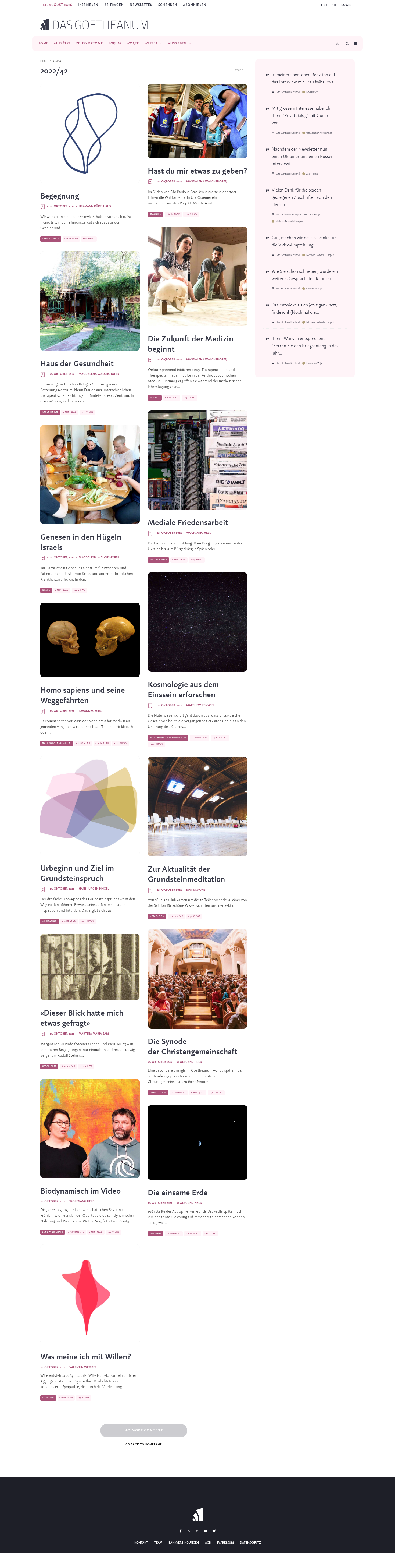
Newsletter (141, 5)
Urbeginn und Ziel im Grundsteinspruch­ (77, 873)
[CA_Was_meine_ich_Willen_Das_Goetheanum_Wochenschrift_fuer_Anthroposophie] (90, 1294)
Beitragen (114, 5)
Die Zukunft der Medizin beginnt (191, 344)
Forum (115, 43)
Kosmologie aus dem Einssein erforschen (183, 690)
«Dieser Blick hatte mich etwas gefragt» (81, 1018)
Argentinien (50, 412)
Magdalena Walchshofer (99, 374)
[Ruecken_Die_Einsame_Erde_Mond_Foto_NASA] (197, 1142)
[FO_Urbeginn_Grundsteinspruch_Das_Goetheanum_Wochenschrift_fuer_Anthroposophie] (90, 805)
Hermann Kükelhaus (95, 206)
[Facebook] (180, 1531)
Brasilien (155, 214)
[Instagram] (197, 1531)
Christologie (158, 1093)
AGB (208, 1542)
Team (158, 1542)
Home (43, 43)
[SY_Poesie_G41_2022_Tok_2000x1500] (90, 133)
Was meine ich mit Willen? (85, 1357)
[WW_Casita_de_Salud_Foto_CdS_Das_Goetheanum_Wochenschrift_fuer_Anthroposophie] (90, 301)
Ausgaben (177, 43)
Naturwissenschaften (56, 743)
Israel (46, 590)
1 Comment (83, 743)
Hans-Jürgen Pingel (94, 888)
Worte (133, 43)
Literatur (48, 1398)
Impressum (225, 1542)
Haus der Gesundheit (77, 364)
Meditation (49, 921)
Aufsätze (62, 43)
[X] (188, 1531)
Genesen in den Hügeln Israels (80, 542)
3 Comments (199, 738)
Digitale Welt (158, 560)
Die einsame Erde (178, 1193)
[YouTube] (205, 1531)
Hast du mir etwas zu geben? (197, 171)
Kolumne (155, 1234)
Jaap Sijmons (195, 890)
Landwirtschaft (52, 1232)
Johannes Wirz (90, 711)
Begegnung (59, 196)
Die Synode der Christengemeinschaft (192, 1047)
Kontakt (141, 1542)
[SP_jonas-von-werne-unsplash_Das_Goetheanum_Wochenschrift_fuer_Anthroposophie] (197, 622)
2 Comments (76, 1232)
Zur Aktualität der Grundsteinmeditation (186, 874)
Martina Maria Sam (94, 1033)
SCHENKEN (167, 5)
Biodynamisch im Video (80, 1191)
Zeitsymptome (89, 43)
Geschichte (49, 1066)
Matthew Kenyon (200, 705)
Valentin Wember (83, 1367)
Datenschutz (250, 1542)
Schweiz (155, 398)
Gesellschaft (50, 239)
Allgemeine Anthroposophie (168, 738)
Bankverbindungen (183, 1542)
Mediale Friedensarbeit (188, 523)
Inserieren (88, 5)
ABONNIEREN (194, 5)
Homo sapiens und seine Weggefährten (82, 695)
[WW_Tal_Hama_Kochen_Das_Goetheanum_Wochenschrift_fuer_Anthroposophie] (90, 474)
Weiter (151, 43)
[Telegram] (214, 1531)
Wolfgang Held (82, 1201)
